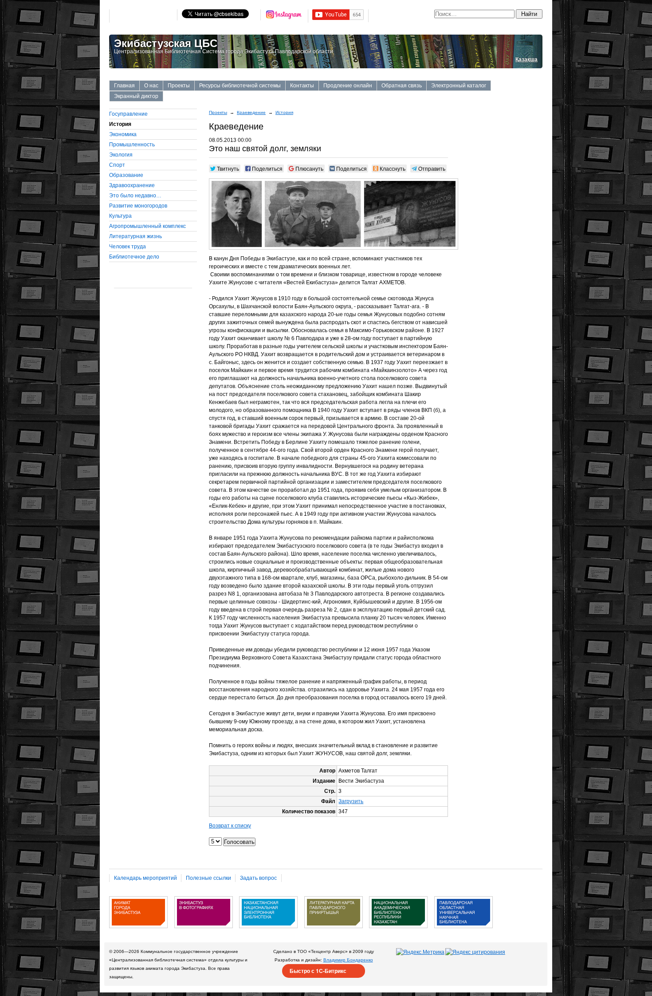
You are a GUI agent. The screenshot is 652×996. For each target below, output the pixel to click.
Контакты (302, 85)
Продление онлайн (347, 85)
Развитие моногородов (138, 206)
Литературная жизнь (135, 236)
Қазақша (526, 59)
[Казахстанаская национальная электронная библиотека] (268, 931)
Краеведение (251, 112)
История (284, 112)
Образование (126, 175)
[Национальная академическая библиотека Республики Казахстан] (398, 931)
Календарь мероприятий (145, 878)
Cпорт (117, 165)
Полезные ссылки (208, 878)
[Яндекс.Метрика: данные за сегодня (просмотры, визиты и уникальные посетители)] (420, 952)
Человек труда (127, 246)
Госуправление (128, 114)
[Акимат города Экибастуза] (138, 931)
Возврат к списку (230, 826)
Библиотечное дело (134, 257)
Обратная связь (401, 85)
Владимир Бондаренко (348, 959)
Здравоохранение (132, 185)
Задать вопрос (258, 878)
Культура (120, 216)
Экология (121, 155)
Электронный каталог (458, 85)
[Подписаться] (284, 16)
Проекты (179, 85)
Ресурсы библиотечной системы (240, 85)
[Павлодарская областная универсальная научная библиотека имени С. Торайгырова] (463, 931)
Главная (124, 85)
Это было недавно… (135, 195)
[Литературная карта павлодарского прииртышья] (333, 931)
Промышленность (132, 144)
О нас (151, 85)
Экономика (123, 134)
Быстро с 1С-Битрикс (318, 971)
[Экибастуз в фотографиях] (203, 931)
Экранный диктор (136, 96)
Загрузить (350, 801)
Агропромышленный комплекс (147, 226)
